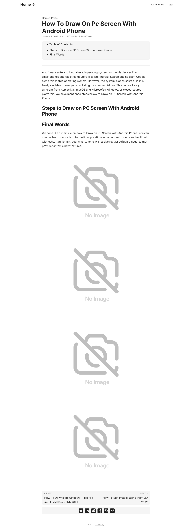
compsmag (99, 524)
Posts (54, 17)
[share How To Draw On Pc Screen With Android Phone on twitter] (81, 511)
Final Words (57, 54)
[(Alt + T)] (34, 4)
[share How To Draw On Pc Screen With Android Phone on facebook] (100, 511)
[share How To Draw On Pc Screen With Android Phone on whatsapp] (106, 511)
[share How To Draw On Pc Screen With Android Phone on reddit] (93, 511)
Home (25, 4)
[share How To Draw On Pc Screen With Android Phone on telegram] (112, 511)
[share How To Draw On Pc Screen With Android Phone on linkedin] (87, 511)
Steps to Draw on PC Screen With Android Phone (81, 50)
